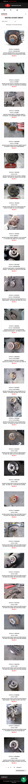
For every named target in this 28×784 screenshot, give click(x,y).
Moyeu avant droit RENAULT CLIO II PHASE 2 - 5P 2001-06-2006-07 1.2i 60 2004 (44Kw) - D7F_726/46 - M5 (14, 239)
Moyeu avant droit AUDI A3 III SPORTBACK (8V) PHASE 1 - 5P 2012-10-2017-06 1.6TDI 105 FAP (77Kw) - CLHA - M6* (14, 700)
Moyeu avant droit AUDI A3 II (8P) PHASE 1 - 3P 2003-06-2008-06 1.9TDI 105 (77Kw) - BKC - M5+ (14, 546)
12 (14, 767)
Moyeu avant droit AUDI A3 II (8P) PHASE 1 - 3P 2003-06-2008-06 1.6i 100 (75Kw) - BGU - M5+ (14, 515)
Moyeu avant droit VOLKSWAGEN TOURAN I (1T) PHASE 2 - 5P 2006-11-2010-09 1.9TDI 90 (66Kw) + (14, 331)
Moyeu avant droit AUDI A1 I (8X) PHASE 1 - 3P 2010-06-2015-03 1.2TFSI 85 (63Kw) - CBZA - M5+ (14, 454)
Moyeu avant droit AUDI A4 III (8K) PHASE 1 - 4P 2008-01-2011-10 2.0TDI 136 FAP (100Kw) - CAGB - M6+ (14, 731)
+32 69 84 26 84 (12, 1)
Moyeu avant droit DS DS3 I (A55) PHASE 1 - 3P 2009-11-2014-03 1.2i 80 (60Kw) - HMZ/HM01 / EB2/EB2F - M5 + (14, 146)
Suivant (19, 767)
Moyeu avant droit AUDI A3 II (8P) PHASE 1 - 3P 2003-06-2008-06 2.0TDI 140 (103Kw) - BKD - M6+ (14, 638)
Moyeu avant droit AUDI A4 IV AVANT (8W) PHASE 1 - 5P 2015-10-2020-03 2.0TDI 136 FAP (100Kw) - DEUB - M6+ (14, 761)
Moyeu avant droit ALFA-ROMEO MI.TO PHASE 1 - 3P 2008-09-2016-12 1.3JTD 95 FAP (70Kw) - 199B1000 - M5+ (14, 392)
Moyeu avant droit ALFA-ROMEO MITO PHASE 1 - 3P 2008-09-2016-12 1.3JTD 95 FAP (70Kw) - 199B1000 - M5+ (14, 423)
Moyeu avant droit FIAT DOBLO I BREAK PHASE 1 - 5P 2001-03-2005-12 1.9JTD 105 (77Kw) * (14, 177)
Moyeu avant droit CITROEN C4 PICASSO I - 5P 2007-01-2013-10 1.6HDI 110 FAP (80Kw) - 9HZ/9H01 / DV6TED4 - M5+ (14, 85)
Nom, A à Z (9, 21)
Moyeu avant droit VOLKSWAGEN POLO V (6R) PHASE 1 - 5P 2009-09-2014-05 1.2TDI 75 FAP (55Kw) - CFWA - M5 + (14, 300)
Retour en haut (21, 770)
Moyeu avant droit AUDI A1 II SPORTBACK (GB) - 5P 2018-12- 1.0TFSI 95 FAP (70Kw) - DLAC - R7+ (14, 485)
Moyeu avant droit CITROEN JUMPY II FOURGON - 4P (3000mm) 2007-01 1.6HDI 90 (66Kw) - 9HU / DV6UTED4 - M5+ (14, 116)
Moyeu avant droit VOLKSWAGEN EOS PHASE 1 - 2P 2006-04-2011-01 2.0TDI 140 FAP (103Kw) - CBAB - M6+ (14, 269)
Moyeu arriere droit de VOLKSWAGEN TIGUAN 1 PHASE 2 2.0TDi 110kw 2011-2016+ (14, 53)
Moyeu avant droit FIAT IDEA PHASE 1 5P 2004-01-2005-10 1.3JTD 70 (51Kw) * (14, 207)
